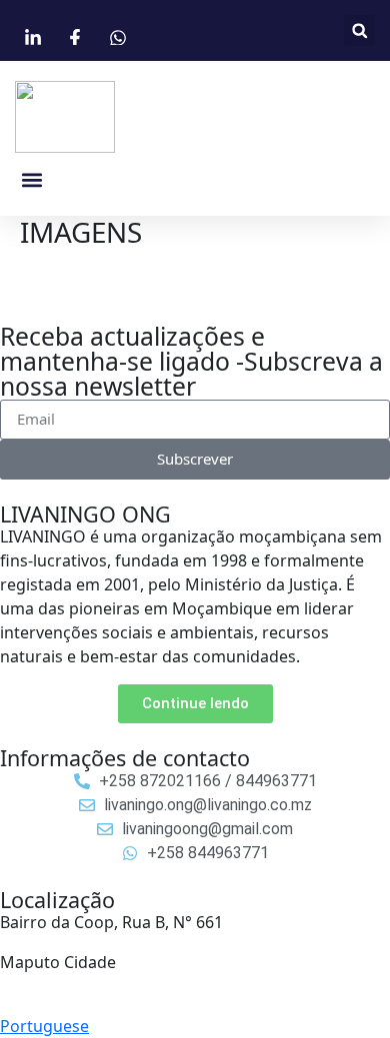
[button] (359, 30)
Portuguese (44, 1026)
